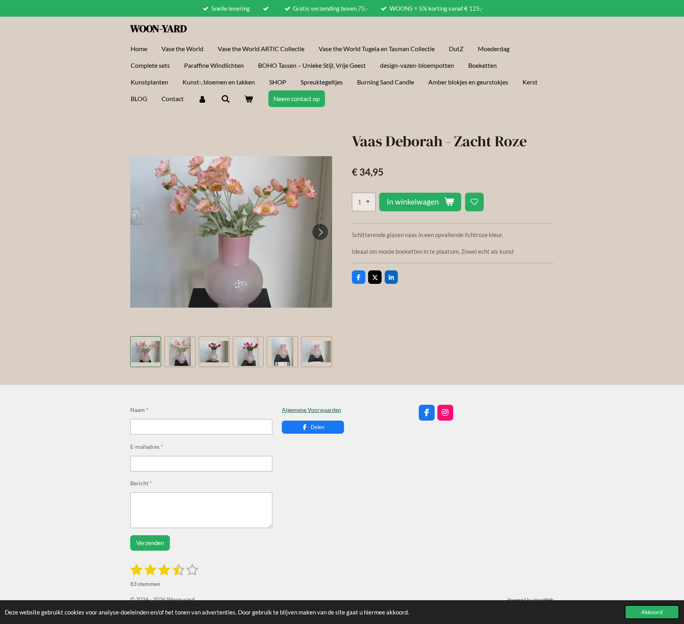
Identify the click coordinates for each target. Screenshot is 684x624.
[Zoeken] (225, 98)
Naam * (139, 409)
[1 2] (364, 202)
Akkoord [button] (652, 612)
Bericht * (141, 483)
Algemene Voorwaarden (311, 409)
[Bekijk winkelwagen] (248, 98)
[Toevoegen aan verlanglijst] (474, 202)
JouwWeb (543, 599)
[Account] (202, 98)
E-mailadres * (146, 446)
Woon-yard (158, 28)
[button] (145, 351)
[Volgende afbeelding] (320, 232)
